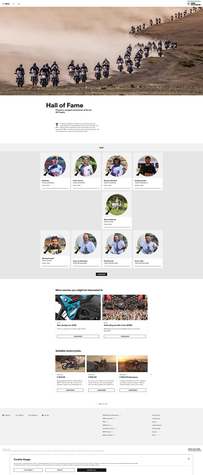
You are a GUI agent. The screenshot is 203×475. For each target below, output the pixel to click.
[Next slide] (151, 374)
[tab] (101, 149)
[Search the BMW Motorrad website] (14, 3)
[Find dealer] (19, 3)
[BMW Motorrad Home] (194, 4)
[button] (6, 4)
